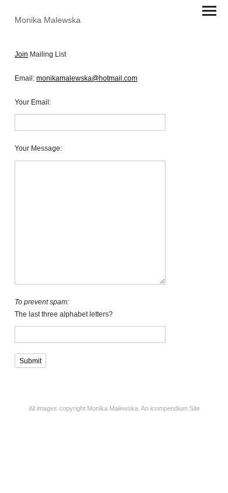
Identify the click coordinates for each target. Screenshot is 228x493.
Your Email (32, 102)
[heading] (48, 20)
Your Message (37, 148)
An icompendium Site (170, 408)
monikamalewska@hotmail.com (86, 78)
